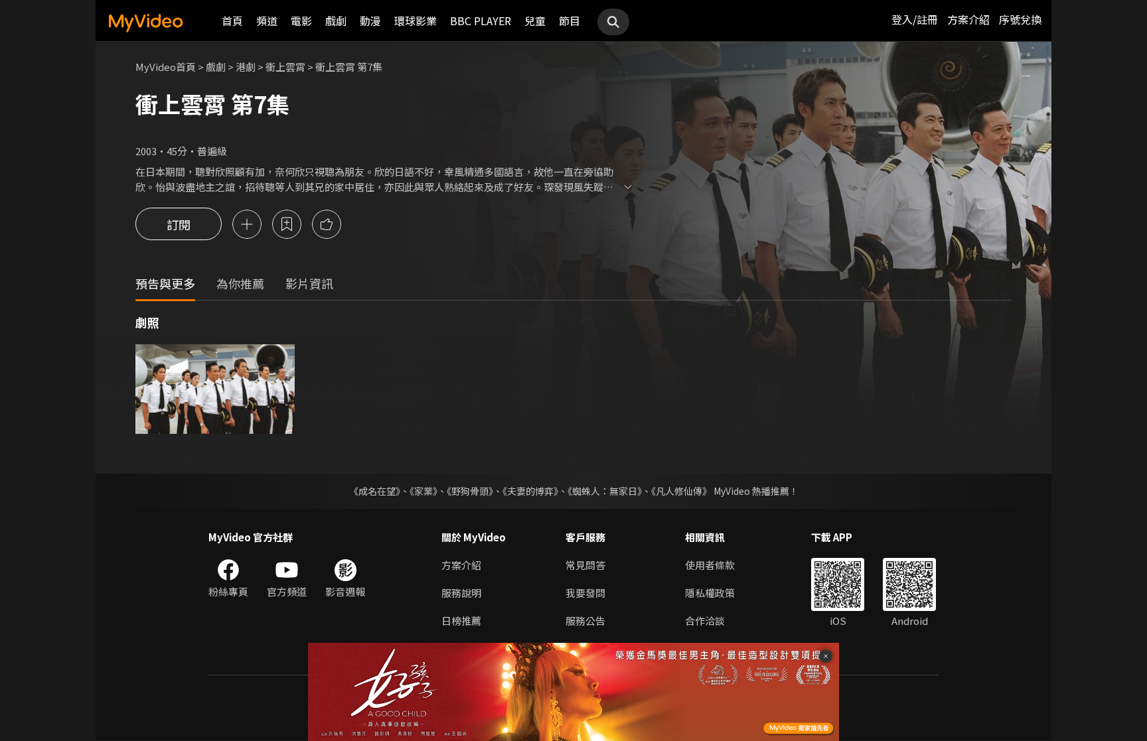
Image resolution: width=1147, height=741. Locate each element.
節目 (569, 21)
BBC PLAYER (480, 21)
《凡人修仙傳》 (681, 491)
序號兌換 (1020, 19)
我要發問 (585, 593)
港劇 (246, 67)
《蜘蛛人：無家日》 (605, 491)
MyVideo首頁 (165, 67)
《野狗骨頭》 (470, 491)
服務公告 (585, 621)
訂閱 (179, 224)
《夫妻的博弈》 (530, 491)
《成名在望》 (374, 491)
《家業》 (423, 491)
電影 (301, 21)
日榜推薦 (461, 621)
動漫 (370, 21)
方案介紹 (968, 19)
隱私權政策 (710, 593)
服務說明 (461, 593)
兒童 (535, 21)
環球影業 (415, 21)
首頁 (232, 21)
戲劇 (335, 21)
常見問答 (585, 565)
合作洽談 (705, 621)
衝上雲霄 (285, 67)
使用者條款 (710, 565)
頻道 (266, 21)
